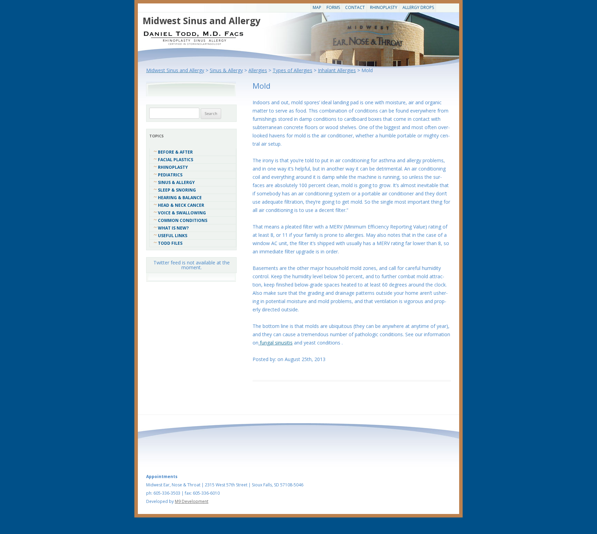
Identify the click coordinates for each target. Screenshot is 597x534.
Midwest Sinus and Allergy (201, 20)
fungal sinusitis (275, 342)
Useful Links (172, 236)
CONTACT (355, 7)
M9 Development (191, 501)
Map (317, 7)
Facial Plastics (175, 160)
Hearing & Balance (180, 198)
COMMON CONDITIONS (182, 220)
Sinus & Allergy (176, 182)
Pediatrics (170, 175)
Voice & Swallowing (182, 213)
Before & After (175, 152)
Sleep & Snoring (177, 190)
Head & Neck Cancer (181, 205)
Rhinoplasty (383, 7)
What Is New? (173, 228)
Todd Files (170, 243)
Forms (333, 7)
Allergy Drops (418, 7)
